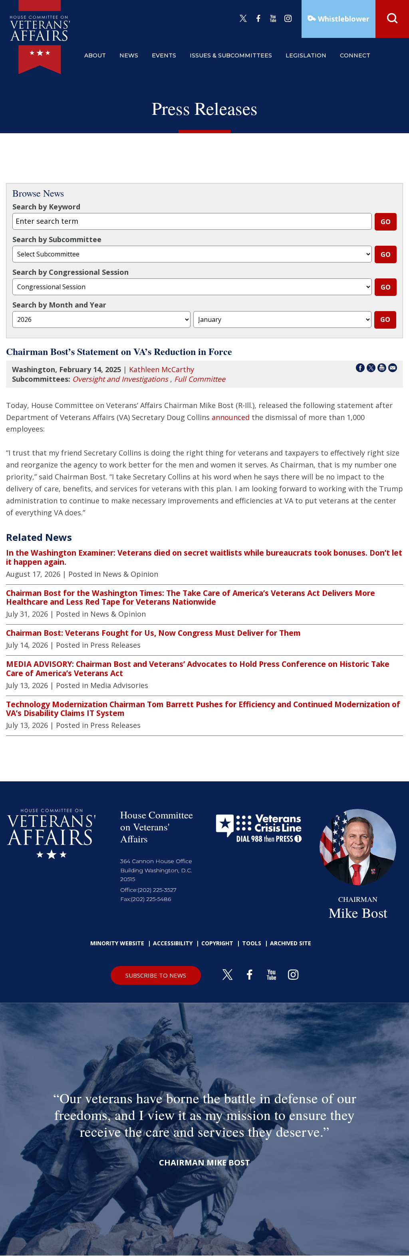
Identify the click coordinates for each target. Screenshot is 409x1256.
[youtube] (273, 19)
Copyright (217, 943)
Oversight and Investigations (120, 379)
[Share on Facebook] (360, 369)
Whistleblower (342, 19)
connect (355, 55)
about (95, 55)
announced (231, 417)
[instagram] (288, 19)
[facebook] (258, 19)
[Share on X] (371, 369)
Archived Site (290, 943)
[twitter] (243, 19)
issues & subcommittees (231, 55)
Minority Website (117, 943)
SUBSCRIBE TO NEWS (155, 975)
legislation (306, 55)
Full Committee (199, 379)
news (128, 55)
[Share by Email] (392, 369)
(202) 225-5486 (151, 899)
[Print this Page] (381, 369)
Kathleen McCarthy (161, 369)
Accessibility (173, 943)
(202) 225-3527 (157, 889)
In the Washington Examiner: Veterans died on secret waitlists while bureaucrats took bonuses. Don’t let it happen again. (204, 557)
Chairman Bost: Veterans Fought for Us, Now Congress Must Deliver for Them (153, 633)
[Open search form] (392, 19)
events (164, 55)
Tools (251, 943)
